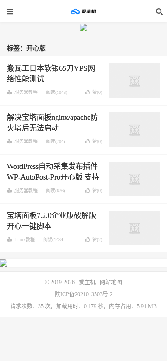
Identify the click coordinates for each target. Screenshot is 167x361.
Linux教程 (24, 239)
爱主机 (83, 11)
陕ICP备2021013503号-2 (84, 294)
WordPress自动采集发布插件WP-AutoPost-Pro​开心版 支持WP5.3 (53, 176)
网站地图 (111, 282)
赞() (97, 92)
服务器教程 (26, 92)
